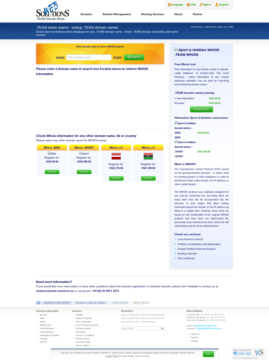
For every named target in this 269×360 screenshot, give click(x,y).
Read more (201, 109)
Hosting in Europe (187, 253)
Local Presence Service (190, 239)
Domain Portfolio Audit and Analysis (197, 249)
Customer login (83, 342)
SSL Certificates (186, 258)
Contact (194, 341)
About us (195, 334)
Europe (43, 315)
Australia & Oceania (49, 335)
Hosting (79, 315)
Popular (43, 338)
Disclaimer (81, 332)
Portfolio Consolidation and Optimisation (199, 244)
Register (224, 4)
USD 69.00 (203, 132)
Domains (86, 14)
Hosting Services (152, 14)
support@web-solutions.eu (209, 328)
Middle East (45, 325)
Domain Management (117, 14)
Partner (197, 14)
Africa (43, 322)
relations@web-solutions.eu (55, 290)
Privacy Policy (82, 338)
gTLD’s (43, 342)
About (178, 14)
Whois (136, 57)
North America (47, 328)
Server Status (82, 345)
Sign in (207, 4)
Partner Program (84, 318)
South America (47, 332)
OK (208, 354)
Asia (42, 318)
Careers (195, 337)
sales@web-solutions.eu (205, 325)
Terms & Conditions (85, 335)
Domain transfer (83, 328)
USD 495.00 (204, 151)
